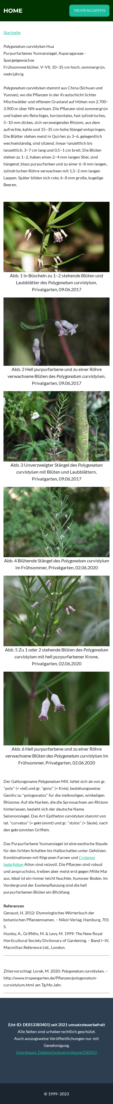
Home (12, 10)
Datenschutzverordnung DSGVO (67, 1052)
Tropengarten (89, 10)
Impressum (26, 1052)
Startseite (12, 32)
